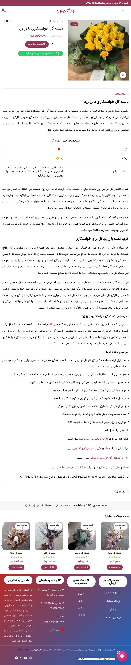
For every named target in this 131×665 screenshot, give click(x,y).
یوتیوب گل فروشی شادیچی (87, 448)
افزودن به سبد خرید (37, 44)
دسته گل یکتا (16, 553)
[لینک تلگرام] (26, 506)
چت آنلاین (55, 630)
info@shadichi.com (54, 622)
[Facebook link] (42, 506)
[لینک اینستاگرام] (30, 657)
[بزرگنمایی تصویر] (123, 75)
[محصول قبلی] (10, 21)
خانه (61, 21)
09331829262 (94, 3)
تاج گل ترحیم (111, 593)
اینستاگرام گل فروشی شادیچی (73, 467)
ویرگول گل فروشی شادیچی (105, 458)
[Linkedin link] (30, 506)
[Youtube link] (25, 657)
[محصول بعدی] (4, 21)
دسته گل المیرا (114, 553)
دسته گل (52, 21)
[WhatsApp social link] (21, 657)
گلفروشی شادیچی (29, 650)
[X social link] (38, 506)
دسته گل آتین (49, 553)
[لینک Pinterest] (34, 506)
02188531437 (47, 603)
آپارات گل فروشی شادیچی (94, 439)
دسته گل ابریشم (82, 553)
